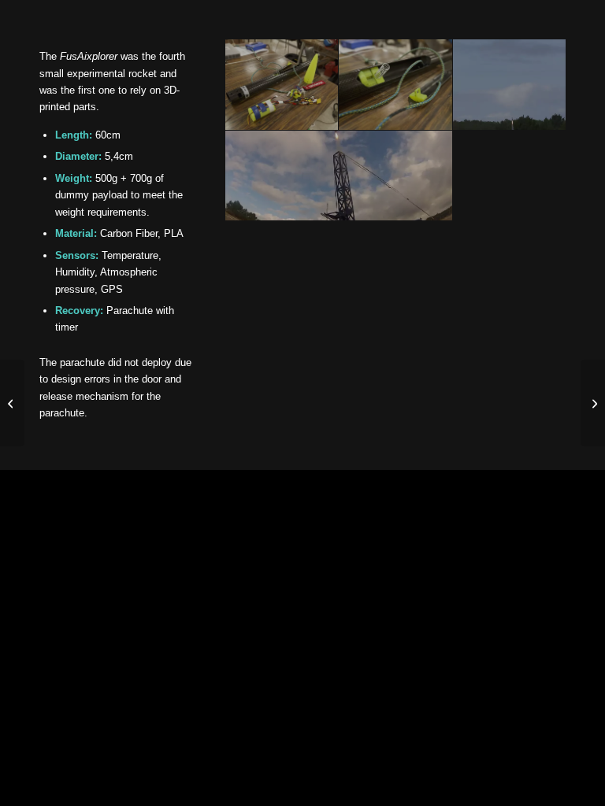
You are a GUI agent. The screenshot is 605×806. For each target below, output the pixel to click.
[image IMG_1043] (509, 85)
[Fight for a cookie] (12, 403)
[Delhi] (593, 403)
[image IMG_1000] (395, 85)
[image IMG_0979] (282, 85)
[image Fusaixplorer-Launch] (339, 176)
